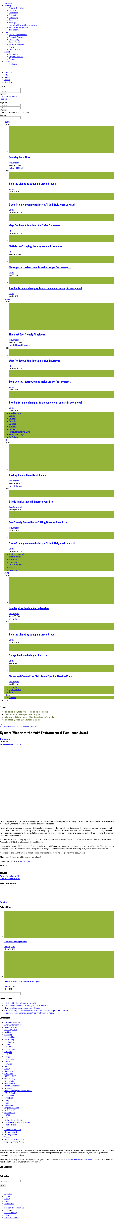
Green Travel (14, 42)
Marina (11, 189)
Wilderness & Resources (14, 1139)
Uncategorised (10, 1132)
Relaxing (8, 61)
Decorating (13, 13)
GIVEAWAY (8, 1073)
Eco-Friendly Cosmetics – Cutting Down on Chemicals (38, 522)
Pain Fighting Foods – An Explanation (29, 608)
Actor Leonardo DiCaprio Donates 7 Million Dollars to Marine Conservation (29, 717)
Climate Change (11, 1037)
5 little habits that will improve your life (31, 501)
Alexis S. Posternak (15, 507)
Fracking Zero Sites (19, 157)
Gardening (13, 17)
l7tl (10, 230)
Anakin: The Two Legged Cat (9, 876)
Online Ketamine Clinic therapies (79, 1159)
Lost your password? (8, 96)
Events (7, 79)
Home (2, 724)
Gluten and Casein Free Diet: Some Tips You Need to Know (40, 676)
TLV (6, 1127)
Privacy (7, 1215)
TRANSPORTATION (12, 1129)
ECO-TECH (8, 1054)
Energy (7, 1056)
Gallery (7, 77)
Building (7, 5)
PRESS (7, 75)
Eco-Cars (8, 1051)
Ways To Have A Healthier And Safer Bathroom (34, 225)
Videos (7, 1137)
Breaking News (10, 1029)
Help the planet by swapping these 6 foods (32, 183)
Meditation (13, 64)
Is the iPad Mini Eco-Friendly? (10, 878)
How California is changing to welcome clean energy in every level (45, 288)
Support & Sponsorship (14, 1208)
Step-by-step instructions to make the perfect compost (40, 267)
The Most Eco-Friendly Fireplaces (27, 334)
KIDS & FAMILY (10, 1093)
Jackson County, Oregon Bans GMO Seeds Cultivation (22, 719)
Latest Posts (9, 1095)
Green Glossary (10, 1212)
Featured (8, 3)
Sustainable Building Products (15, 941)
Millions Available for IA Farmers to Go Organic (22, 981)
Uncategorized (10, 1134)
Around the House (16, 8)
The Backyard (14, 30)
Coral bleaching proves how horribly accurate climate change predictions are (36, 1010)
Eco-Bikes (8, 1047)
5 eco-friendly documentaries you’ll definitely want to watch (42, 204)
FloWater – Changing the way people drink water (35, 246)
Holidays (12, 22)
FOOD (6, 1066)
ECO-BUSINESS (10, 1049)
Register (3, 99)
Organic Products (16, 56)
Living (6, 32)
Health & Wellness (16, 44)
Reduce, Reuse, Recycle (18, 27)
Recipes (12, 59)
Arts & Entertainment (18, 34)
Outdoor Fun (14, 49)
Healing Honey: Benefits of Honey (27, 475)
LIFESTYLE (8, 1098)
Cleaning (12, 10)
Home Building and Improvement (23, 25)
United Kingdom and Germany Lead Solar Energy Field (22, 714)
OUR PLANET (20, 168)
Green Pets (13, 20)
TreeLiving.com (14, 162)
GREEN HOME (10, 1076)
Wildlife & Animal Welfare (14, 1142)
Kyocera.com (25, 861)
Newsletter (9, 82)
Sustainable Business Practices (10, 744)
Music (11, 47)
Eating (7, 52)
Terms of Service (11, 1217)
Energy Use (13, 15)
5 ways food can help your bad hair (28, 655)
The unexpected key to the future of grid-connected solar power (26, 711)
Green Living (14, 39)
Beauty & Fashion (16, 37)
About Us (8, 72)
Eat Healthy (13, 54)
